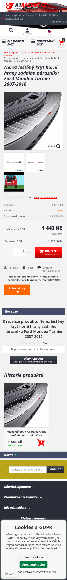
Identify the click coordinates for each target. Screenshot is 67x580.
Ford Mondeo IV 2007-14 (43, 52)
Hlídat (30, 267)
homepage (12, 52)
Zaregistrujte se (58, 21)
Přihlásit (27, 33)
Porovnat (13, 267)
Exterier (8, 55)
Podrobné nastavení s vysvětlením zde (33, 572)
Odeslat (55, 469)
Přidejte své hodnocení (45, 197)
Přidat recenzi (33, 360)
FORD (24, 52)
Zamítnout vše (33, 557)
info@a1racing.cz (14, 18)
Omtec (59, 210)
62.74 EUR (56, 233)
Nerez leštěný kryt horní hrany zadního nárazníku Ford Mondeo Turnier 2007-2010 (26, 433)
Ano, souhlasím (33, 565)
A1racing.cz (33, 6)
